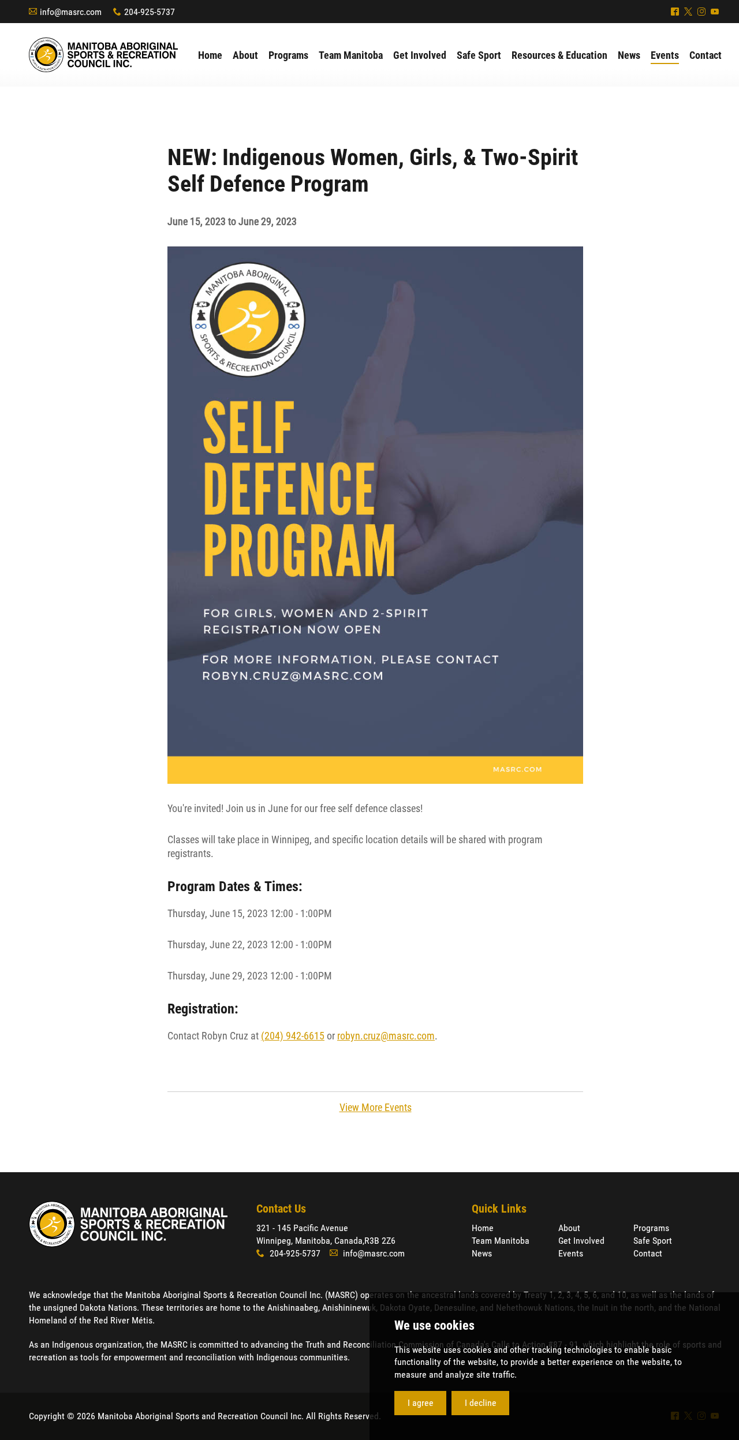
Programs (651, 1227)
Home (483, 1227)
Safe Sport (652, 1240)
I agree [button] (421, 1402)
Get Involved (581, 1240)
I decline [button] (481, 1402)
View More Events (375, 1107)
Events (570, 1253)
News (482, 1253)
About (569, 1227)
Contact (647, 1253)
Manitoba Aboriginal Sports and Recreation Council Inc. (103, 55)
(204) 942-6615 (292, 1036)
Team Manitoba (500, 1240)
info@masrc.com (71, 11)
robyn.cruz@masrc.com (386, 1036)
